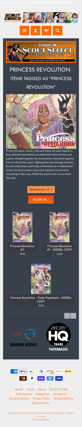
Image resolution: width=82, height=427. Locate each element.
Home (30, 389)
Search (18, 389)
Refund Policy (41, 403)
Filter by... (41, 199)
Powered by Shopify (41, 419)
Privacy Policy (41, 398)
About (42, 389)
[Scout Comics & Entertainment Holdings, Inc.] (41, 18)
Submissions (24, 394)
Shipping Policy (63, 398)
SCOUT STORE (58, 389)
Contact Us (60, 394)
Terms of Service (19, 398)
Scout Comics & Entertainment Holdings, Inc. (44, 413)
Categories (42, 394)
